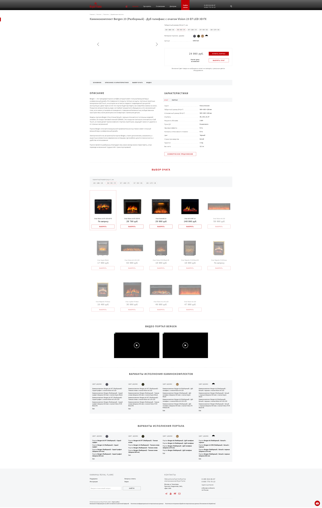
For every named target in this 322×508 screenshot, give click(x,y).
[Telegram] (166, 494)
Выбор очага (137, 82)
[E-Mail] (179, 494)
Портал (106, 441)
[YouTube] (170, 494)
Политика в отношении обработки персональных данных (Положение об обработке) (190, 503)
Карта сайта (115, 502)
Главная (92, 14)
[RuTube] (175, 494)
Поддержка (93, 479)
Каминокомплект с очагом (107, 389)
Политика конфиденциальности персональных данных (147, 503)
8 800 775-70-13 (209, 7)
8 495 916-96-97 (209, 5)
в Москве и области (208, 488)
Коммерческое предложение (180, 154)
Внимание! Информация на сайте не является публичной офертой (109, 503)
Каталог (99, 14)
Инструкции (94, 482)
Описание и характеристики (117, 82)
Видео (149, 82)
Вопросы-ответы (130, 479)
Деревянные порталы (117, 14)
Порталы (106, 14)
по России (205, 490)
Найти (132, 488)
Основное (97, 82)
